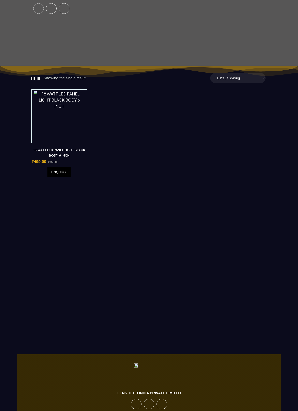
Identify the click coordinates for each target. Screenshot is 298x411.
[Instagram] (51, 8)
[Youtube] (64, 8)
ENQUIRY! (59, 172)
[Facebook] (38, 8)
